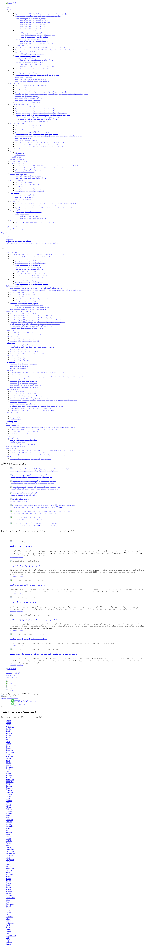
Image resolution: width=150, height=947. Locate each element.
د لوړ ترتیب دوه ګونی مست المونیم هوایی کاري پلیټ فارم (42, 115)
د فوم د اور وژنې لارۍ (30, 216)
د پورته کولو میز (18, 11)
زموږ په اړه (11, 226)
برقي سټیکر (20, 153)
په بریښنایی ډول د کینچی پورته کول (37, 66)
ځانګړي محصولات (13, 673)
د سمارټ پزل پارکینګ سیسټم (28, 87)
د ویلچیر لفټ (16, 180)
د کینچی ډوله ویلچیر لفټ (27, 184)
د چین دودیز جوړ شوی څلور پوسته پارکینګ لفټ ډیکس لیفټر (42, 92)
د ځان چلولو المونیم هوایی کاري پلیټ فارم (36, 119)
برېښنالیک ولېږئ (9, 698)
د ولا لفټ (14, 220)
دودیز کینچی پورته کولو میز (29, 39)
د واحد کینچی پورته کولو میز (34, 20)
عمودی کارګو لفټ (18, 186)
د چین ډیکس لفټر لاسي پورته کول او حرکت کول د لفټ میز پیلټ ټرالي (46, 203)
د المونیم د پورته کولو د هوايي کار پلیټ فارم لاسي (39, 117)
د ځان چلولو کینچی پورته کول (29, 62)
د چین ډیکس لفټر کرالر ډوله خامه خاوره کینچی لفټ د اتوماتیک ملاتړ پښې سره (51, 49)
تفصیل (13, 557)
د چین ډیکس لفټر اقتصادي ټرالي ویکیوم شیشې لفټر (39, 167)
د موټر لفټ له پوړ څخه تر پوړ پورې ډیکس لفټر (36, 134)
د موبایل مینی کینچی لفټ (32, 54)
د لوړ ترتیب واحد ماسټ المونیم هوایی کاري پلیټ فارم (41, 113)
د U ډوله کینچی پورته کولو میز (35, 32)
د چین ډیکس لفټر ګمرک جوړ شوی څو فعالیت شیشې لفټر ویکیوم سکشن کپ (47, 165)
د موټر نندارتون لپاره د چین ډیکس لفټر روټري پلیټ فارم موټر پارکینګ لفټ (51, 94)
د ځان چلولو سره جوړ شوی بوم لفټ (30, 79)
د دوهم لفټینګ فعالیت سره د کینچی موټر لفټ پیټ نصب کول (42, 142)
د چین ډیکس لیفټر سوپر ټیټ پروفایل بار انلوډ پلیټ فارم (42, 14)
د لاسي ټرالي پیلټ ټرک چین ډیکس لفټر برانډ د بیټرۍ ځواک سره (44, 207)
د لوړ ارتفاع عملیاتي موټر (28, 212)
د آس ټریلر (11, 435)
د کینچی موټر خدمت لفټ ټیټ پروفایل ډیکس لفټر (37, 144)
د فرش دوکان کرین (18, 161)
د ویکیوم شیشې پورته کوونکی (29, 169)
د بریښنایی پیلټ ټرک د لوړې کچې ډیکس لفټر (35, 205)
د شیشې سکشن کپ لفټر (24, 172)
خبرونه (9, 224)
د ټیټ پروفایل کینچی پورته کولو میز (37, 35)
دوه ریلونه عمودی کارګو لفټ (29, 188)
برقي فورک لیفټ (17, 148)
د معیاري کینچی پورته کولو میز (30, 18)
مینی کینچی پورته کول (25, 58)
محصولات (9, 9)
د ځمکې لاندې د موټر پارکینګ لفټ (30, 85)
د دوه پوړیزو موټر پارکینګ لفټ (30, 89)
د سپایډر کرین (17, 159)
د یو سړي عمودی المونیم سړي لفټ (27, 585)
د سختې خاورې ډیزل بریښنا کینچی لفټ (33, 68)
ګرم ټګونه (10, 675)
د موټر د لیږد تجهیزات (26, 129)
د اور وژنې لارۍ (22, 214)
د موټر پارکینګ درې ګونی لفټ (29, 102)
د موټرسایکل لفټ (23, 138)
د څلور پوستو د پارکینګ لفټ (28, 98)
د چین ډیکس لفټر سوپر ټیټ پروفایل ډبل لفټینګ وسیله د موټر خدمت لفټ (48, 136)
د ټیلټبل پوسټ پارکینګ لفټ (28, 100)
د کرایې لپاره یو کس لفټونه (25, 565)
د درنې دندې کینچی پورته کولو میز (36, 43)
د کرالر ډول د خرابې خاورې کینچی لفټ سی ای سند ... (34, 471)
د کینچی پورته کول (19, 45)
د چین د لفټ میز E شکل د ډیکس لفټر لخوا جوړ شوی (37, 16)
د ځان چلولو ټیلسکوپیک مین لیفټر (31, 121)
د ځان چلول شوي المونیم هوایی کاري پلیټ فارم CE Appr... (37, 507)
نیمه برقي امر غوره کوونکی (28, 176)
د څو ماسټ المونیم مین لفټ (28, 106)
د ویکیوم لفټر (17, 163)
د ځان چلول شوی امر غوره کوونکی (30, 178)
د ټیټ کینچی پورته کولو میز (28, 30)
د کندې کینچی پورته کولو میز (34, 37)
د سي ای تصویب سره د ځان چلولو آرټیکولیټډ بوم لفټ (35, 525)
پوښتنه (19, 557)
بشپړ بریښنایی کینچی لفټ (27, 56)
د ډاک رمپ (14, 193)
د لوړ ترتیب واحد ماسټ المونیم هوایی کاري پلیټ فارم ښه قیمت (43, 654)
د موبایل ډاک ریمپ (24, 197)
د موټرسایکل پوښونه (15, 446)
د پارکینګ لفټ (17, 83)
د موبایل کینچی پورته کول (27, 51)
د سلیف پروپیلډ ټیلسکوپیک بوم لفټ (32, 81)
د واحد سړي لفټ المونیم (23, 602)
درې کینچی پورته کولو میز (32, 24)
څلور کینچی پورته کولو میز (33, 26)
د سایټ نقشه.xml (13, 677)
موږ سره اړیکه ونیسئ (16, 229)
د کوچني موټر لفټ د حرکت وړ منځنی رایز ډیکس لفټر (39, 146)
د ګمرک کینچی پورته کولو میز (34, 41)
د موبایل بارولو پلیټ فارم (28, 195)
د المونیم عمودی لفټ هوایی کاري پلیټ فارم (33, 619)
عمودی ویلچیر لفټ (23, 182)
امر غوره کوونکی (18, 174)
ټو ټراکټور (15, 157)
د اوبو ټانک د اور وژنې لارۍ (33, 218)
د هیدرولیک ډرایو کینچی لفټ (33, 64)
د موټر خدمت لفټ (18, 123)
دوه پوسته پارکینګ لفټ (26, 96)
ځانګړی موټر (16, 210)
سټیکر (13, 151)
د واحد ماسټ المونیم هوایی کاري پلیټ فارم (36, 108)
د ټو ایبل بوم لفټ (23, 77)
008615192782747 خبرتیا (25, 701)
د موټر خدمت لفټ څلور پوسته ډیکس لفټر (33, 132)
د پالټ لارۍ (20, 155)
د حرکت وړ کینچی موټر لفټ (27, 140)
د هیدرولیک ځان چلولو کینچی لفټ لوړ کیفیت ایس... (34, 513)
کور (7, 7)
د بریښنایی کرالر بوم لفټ (27, 73)
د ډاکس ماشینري (21, 705)
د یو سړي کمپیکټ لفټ (21, 546)
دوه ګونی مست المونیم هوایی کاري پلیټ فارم (36, 110)
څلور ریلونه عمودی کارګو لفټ (29, 191)
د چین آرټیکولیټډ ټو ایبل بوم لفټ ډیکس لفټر (37, 75)
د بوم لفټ (14, 70)
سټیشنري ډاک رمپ (23, 199)
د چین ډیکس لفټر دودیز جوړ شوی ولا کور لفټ (35, 222)
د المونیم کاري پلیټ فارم (23, 104)
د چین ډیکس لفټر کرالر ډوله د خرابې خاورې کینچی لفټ (41, 47)
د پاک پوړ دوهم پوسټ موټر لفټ (29, 127)
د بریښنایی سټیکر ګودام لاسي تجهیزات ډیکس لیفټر (34, 489)
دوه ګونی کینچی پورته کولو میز (35, 22)
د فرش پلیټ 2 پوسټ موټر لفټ (28, 125)
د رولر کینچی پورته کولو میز (34, 28)
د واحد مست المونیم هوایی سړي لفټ (28, 638)
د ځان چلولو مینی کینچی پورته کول (36, 60)
